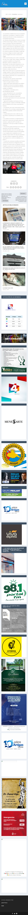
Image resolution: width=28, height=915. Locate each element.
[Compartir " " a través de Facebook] (11, 183)
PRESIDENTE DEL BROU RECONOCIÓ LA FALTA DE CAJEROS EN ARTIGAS (14, 268)
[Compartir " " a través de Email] (16, 183)
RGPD (2, 905)
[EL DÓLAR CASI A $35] (14, 279)
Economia (14, 14)
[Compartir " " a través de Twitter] (14, 183)
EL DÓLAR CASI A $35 (8, 288)
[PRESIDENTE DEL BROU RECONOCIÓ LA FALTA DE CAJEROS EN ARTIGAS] (14, 259)
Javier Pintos (4, 902)
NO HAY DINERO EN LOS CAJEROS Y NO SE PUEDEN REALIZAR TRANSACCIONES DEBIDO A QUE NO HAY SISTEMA (13, 248)
